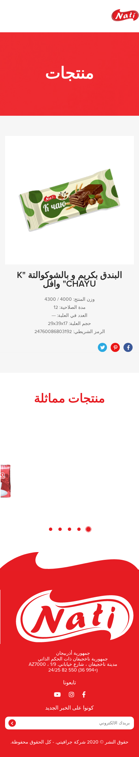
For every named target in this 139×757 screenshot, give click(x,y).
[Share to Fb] (128, 347)
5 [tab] (50, 529)
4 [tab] (60, 529)
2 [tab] (79, 529)
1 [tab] (88, 529)
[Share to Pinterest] (115, 347)
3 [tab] (69, 529)
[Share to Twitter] (102, 347)
